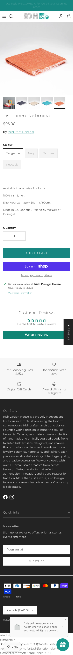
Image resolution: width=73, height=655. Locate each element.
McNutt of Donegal (21, 132)
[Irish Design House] (36, 16)
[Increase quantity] (22, 236)
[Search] (13, 16)
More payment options (36, 275)
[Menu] (4, 16)
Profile (18, 596)
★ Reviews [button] (68, 332)
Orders (6, 596)
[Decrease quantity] (6, 236)
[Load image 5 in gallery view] (36, 58)
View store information (20, 293)
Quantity (9, 228)
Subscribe (36, 561)
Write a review (36, 335)
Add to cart (36, 253)
